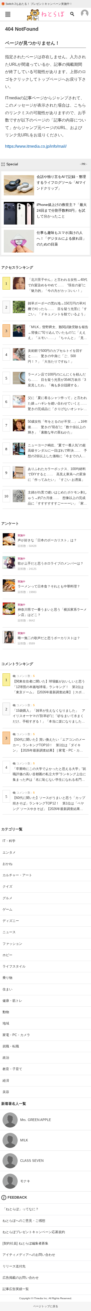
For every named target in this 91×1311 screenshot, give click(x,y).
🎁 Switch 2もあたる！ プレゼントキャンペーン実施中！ (36, 3)
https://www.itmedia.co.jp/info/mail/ (35, 146)
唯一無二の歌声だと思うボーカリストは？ (49, 638)
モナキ (25, 1181)
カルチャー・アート (17, 875)
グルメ (7, 898)
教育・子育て (12, 1069)
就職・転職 (11, 1046)
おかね (7, 864)
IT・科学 (9, 841)
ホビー (7, 955)
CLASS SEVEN (31, 1161)
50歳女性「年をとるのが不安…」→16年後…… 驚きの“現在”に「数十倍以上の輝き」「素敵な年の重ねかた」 (57, 427)
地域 (6, 1023)
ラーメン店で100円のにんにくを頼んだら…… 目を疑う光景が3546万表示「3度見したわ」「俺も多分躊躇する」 (57, 379)
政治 (6, 1057)
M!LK (24, 1140)
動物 (6, 1012)
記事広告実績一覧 (16, 1289)
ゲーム (7, 909)
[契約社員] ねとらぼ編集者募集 (25, 1243)
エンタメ (9, 852)
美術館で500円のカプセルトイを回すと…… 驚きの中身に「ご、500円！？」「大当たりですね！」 (55, 356)
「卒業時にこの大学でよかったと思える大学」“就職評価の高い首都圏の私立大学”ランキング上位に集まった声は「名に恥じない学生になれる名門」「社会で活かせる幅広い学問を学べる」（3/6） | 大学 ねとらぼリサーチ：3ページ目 (49, 779)
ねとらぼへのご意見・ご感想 (24, 1221)
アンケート (10, 523)
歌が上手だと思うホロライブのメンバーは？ (50, 563)
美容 (6, 1092)
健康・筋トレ (12, 1001)
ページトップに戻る (45, 1306)
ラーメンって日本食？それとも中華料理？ (49, 586)
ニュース (9, 932)
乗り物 (7, 978)
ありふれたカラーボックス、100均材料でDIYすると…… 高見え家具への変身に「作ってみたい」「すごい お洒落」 (57, 474)
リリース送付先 (14, 1266)
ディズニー (11, 921)
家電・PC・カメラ (16, 1035)
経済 (6, 1080)
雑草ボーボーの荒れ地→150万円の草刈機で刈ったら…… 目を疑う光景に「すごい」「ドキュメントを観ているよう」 (57, 308)
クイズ (7, 886)
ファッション (12, 944)
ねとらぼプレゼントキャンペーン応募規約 (34, 1232)
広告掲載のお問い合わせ (21, 1277)
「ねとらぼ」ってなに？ (21, 1209)
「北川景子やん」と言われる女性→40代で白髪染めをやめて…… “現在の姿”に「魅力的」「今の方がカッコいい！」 (57, 285)
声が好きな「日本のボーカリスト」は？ (47, 540)
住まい (7, 989)
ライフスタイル (14, 966)
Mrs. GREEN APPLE (35, 1120)
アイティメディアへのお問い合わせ (29, 1255)
